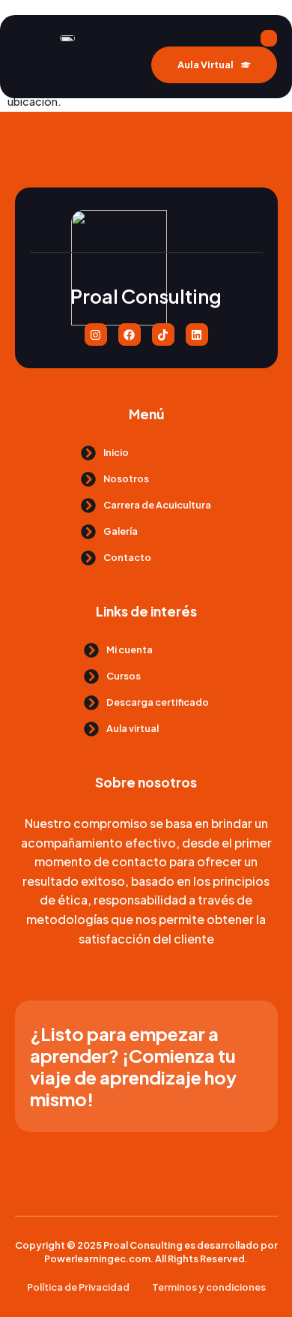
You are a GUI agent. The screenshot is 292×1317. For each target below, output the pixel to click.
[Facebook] (129, 334)
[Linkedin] (197, 334)
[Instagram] (96, 334)
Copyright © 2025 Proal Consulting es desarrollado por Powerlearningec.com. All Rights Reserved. (146, 1251)
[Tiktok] (163, 334)
